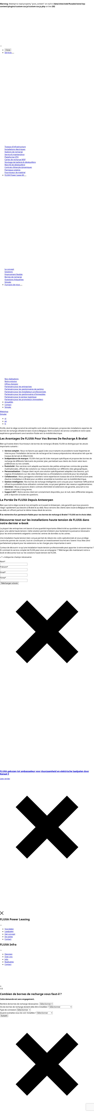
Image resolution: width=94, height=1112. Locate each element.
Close (8, 50)
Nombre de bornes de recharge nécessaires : (19, 1004)
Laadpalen (9, 931)
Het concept (10, 934)
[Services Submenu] (13, 53)
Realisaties (9, 962)
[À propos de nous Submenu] (21, 285)
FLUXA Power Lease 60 (14, 175)
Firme (3, 577)
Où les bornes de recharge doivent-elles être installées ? (24, 1007)
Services (8, 52)
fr (5, 423)
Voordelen (9, 929)
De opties (9, 936)
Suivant (4, 1015)
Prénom (4, 567)
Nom (2, 561)
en (6, 421)
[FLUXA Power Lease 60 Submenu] (25, 175)
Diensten (8, 954)
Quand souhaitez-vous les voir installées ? (18, 1013)
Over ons (8, 956)
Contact (8, 404)
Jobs (6, 959)
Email (3, 572)
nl (5, 418)
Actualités (9, 402)
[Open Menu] (1, 925)
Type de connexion (8, 1010)
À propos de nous (12, 284)
